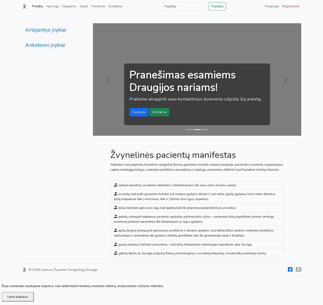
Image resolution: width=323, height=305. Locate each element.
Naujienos (69, 6)
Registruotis (290, 6)
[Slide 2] (197, 129)
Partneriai (98, 6)
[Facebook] (290, 270)
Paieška (217, 6)
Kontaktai (115, 6)
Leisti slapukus (17, 296)
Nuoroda (138, 112)
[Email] (298, 270)
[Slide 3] (205, 129)
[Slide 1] (189, 129)
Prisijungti (272, 6)
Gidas (84, 6)
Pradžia (37, 6)
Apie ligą (52, 6)
